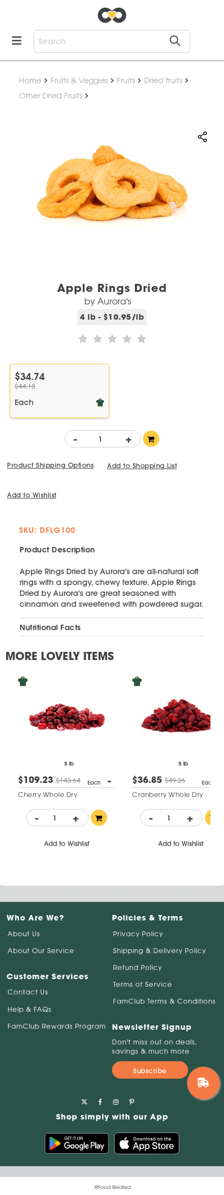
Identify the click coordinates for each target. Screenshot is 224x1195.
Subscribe (150, 1070)
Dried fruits (163, 80)
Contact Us (28, 992)
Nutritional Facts (50, 627)
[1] (151, 439)
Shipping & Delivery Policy (159, 950)
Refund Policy (137, 967)
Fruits (126, 80)
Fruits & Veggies (79, 80)
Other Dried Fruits (50, 95)
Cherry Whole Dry (47, 794)
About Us (24, 933)
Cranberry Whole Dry (167, 794)
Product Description (57, 549)
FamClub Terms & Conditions (164, 1001)
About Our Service (41, 950)
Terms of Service (142, 984)
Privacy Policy (138, 933)
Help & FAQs (30, 1009)
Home (30, 80)
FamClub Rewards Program (57, 1026)
